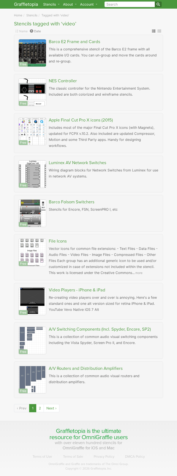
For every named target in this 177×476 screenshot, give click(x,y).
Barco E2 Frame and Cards (74, 41)
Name (23, 31)
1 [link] (32, 408)
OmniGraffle (97, 437)
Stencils (31, 15)
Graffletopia (26, 4)
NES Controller (63, 81)
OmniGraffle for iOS (81, 447)
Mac (111, 447)
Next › (51, 408)
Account (87, 4)
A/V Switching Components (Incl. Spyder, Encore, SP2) (100, 329)
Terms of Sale (73, 456)
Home (18, 15)
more (138, 273)
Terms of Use (42, 456)
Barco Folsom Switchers (71, 202)
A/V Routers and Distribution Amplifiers (86, 368)
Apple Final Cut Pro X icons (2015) (81, 120)
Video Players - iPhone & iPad (77, 290)
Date (37, 31)
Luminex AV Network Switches (77, 162)
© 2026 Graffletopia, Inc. (88, 468)
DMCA (135, 456)
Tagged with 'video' (55, 15)
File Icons (58, 241)
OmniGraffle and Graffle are (88, 464)
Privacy (104, 456)
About (68, 4)
